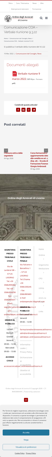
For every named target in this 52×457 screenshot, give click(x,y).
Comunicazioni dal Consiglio (26, 54)
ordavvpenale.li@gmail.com (32, 301)
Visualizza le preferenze (26, 447)
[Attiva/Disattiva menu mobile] (46, 18)
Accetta (26, 432)
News (39, 54)
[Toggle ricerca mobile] (41, 18)
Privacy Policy (31, 453)
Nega (26, 440)
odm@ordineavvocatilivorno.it (33, 333)
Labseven (36, 392)
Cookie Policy (20, 453)
